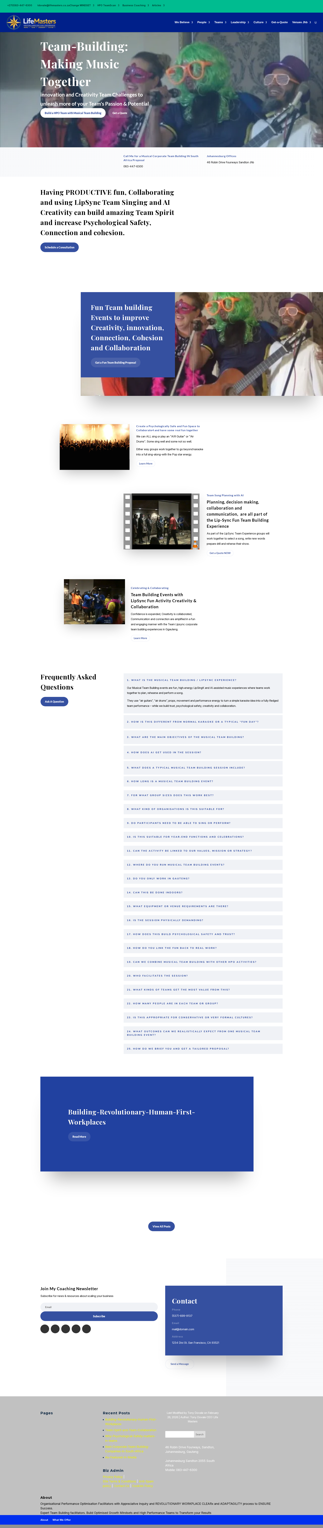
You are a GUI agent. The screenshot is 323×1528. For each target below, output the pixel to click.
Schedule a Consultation (59, 247)
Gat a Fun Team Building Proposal (115, 362)
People (201, 22)
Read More (79, 1136)
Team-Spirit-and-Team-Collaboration (100, 1188)
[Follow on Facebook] (44, 1329)
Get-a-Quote (279, 22)
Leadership (238, 22)
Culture (258, 22)
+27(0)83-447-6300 (19, 5)
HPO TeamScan (106, 5)
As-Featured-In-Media (120, 1457)
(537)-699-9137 (182, 1315)
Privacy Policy (113, 1477)
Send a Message (180, 1363)
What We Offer (61, 1519)
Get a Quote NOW (220, 552)
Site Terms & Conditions (119, 1481)
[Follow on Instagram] (76, 1329)
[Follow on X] (55, 1329)
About (44, 1519)
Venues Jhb (300, 22)
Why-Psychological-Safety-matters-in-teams (106, 1201)
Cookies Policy (142, 1486)
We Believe (182, 22)
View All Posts (161, 1226)
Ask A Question (54, 701)
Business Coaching (134, 5)
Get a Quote (120, 113)
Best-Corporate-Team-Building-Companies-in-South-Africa (116, 1214)
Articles (156, 5)
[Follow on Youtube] (86, 1329)
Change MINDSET (80, 5)
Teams (218, 22)
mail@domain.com (183, 1329)
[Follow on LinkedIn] (65, 1329)
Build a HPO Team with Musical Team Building (73, 113)
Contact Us (121, 1486)
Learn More (145, 463)
